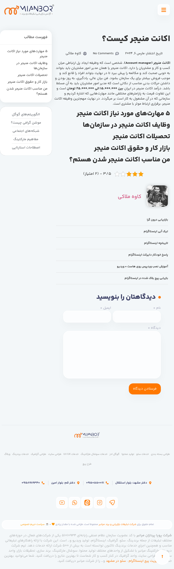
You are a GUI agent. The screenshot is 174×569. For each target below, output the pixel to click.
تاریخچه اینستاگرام (156, 243)
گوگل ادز (114, 454)
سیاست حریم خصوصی (32, 524)
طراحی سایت (54, 454)
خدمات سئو (142, 454)
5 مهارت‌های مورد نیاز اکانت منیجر (27, 54)
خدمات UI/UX (71, 454)
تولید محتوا (128, 454)
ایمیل (105, 308)
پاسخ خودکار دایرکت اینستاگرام (148, 255)
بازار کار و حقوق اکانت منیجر (28, 82)
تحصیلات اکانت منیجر (33, 75)
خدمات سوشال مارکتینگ (94, 454)
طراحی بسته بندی (160, 454)
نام (157, 308)
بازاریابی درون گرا (157, 220)
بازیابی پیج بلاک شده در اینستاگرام (146, 278)
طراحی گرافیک (38, 454)
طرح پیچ (87, 464)
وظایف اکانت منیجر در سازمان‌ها (32, 66)
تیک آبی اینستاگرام (156, 231)
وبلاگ (7, 454)
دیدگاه (154, 328)
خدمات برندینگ (20, 454)
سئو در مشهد (116, 561)
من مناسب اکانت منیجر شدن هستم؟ (27, 91)
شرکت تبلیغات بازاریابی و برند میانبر (117, 524)
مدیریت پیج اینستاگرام (145, 561)
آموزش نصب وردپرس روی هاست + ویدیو (142, 266)
